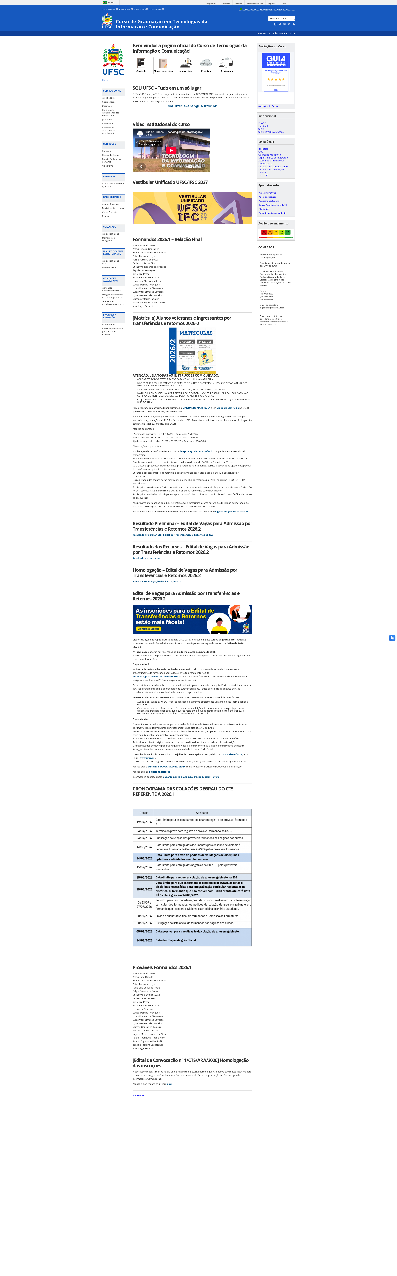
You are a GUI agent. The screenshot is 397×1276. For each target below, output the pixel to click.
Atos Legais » (108, 97)
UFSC (261, 128)
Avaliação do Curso (268, 106)
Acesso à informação (255, 4)
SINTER (262, 172)
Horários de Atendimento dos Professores (110, 113)
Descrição (107, 105)
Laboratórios (108, 324)
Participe (238, 4)
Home (105, 80)
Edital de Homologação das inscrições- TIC (157, 581)
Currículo (106, 150)
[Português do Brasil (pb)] (241, 9)
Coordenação (109, 101)
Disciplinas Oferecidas (113, 208)
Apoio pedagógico (267, 196)
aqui (169, 1083)
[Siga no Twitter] (280, 24)
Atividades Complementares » (111, 289)
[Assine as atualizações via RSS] (294, 24)
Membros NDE (109, 267)
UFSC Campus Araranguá (271, 131)
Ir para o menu (125, 9)
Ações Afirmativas (267, 192)
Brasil (111, 2)
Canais (284, 4)
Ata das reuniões (110, 233)
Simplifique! (211, 4)
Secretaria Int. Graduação (271, 169)
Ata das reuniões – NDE (111, 262)
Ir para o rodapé (156, 9)
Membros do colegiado (108, 239)
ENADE (262, 123)
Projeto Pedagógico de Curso (112, 160)
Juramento (107, 119)
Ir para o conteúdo (109, 9)
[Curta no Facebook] (275, 24)
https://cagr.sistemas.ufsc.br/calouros (155, 676)
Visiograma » (108, 165)
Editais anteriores (159, 771)
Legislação (272, 4)
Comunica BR (225, 4)
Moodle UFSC (265, 163)
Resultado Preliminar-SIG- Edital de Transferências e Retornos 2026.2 (173, 534)
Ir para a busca (140, 9)
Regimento (107, 123)
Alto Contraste (267, 9)
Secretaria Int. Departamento (273, 166)
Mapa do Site (283, 9)
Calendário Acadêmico (269, 154)
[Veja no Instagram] (289, 24)
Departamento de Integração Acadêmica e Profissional (273, 159)
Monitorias (264, 209)
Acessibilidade (251, 9)
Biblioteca (263, 148)
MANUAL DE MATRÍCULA (196, 407)
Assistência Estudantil (269, 200)
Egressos (106, 216)
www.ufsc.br (147, 757)
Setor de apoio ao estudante (272, 213)
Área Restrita (264, 33)
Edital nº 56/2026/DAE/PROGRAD (166, 766)
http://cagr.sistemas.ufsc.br (197, 451)
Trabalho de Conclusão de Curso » (113, 303)
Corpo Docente (109, 212)
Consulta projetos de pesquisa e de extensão (112, 331)
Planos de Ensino (110, 155)
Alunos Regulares (110, 204)
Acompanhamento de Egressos (113, 185)
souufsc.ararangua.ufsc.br (192, 106)
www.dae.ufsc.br (232, 754)
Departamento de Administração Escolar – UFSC (191, 776)
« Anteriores (139, 1095)
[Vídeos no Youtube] (284, 24)
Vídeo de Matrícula (228, 407)
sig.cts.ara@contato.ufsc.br (231, 511)
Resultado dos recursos (146, 558)
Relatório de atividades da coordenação (108, 130)
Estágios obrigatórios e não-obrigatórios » (112, 296)
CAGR (261, 151)
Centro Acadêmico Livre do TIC (273, 205)
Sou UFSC (263, 175)
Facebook (263, 125)
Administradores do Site (284, 33)
